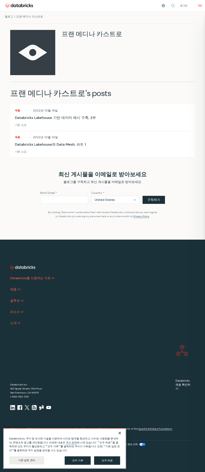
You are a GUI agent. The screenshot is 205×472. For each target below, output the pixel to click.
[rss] (34, 407)
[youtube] (48, 407)
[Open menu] (200, 6)
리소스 (15, 312)
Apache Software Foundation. (155, 428)
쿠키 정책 (71, 442)
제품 (13, 289)
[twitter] (27, 407)
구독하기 (153, 200)
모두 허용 (107, 460)
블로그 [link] (9, 16)
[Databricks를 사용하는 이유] (53, 278)
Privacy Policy (141, 216)
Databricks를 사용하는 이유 (30, 278)
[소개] (19, 323)
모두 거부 (77, 460)
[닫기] (119, 433)
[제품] (19, 289)
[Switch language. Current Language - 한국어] (163, 5)
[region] (64, 448)
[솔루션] (22, 300)
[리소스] (22, 312)
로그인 (183, 5)
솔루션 (15, 300)
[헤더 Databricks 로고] (19, 5)
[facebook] (19, 407)
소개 (13, 323)
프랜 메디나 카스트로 (29, 16)
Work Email (48, 193)
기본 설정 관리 (26, 460)
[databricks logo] (22, 267)
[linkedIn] (12, 407)
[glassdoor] (41, 407)
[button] (173, 5)
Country (97, 193)
